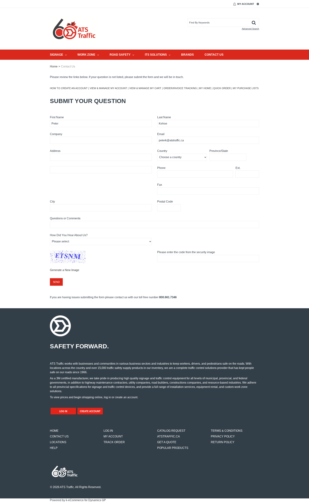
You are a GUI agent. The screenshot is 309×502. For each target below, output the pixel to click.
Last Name (164, 117)
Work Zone (86, 54)
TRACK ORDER (114, 442)
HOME (54, 430)
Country (162, 150)
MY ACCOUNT (113, 436)
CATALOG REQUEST (171, 430)
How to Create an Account (69, 88)
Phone (161, 167)
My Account (245, 4)
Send (56, 282)
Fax (159, 184)
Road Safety (120, 54)
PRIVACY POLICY (223, 436)
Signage (56, 54)
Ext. (238, 167)
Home (54, 66)
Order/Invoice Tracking (180, 88)
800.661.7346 (168, 297)
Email (161, 134)
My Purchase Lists (246, 88)
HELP (54, 447)
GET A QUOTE (166, 442)
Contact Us (214, 54)
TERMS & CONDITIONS (226, 430)
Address (55, 150)
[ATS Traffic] (74, 29)
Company (56, 134)
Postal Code (165, 201)
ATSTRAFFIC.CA (168, 436)
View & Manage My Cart (145, 88)
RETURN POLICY (222, 442)
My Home (205, 88)
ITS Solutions (156, 54)
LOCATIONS (58, 442)
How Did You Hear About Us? (69, 235)
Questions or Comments (65, 218)
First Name (57, 117)
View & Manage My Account (108, 88)
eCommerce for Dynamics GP (87, 500)
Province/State (218, 150)
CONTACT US (59, 436)
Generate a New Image (64, 270)
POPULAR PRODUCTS (172, 447)
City (52, 201)
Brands (187, 54)
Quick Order (222, 88)
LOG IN (108, 430)
